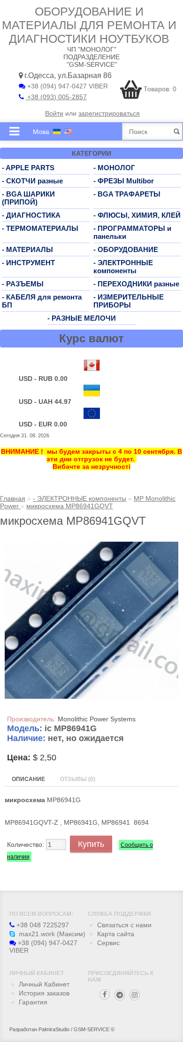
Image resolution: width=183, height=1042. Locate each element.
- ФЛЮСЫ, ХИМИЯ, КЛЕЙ (137, 215)
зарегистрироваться (109, 113)
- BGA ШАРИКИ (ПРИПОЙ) (28, 198)
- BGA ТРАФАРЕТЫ (126, 194)
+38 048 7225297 (42, 925)
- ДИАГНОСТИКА (31, 215)
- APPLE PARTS (28, 168)
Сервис (108, 943)
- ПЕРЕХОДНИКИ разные (136, 284)
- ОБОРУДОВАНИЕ (125, 249)
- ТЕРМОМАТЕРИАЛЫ (40, 228)
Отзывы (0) (77, 779)
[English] (68, 131)
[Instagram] (134, 995)
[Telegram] (119, 995)
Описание (28, 779)
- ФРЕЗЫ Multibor (123, 181)
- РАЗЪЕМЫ (23, 284)
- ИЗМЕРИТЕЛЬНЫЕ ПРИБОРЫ (128, 301)
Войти (54, 113)
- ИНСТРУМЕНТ (28, 263)
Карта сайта (115, 934)
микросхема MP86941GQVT (69, 506)
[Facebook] (105, 994)
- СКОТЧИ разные (32, 181)
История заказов (44, 993)
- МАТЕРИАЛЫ (27, 249)
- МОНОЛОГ (114, 168)
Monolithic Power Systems (97, 719)
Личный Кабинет (44, 984)
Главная (12, 498)
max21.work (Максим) (51, 934)
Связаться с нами (124, 925)
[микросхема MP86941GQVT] (91, 696)
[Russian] (57, 131)
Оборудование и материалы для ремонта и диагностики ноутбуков (89, 25)
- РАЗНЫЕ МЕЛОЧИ (81, 318)
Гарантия (33, 1002)
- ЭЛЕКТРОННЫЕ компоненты (123, 267)
